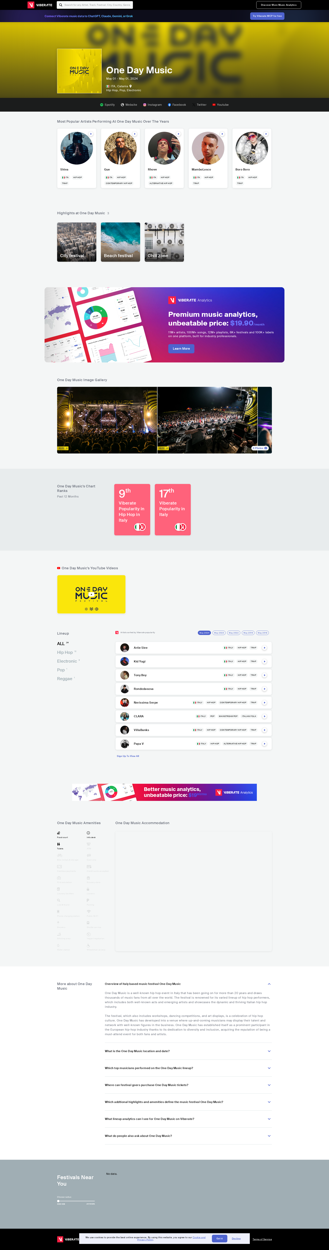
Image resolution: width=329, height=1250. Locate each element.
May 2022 (234, 633)
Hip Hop (66, 652)
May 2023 (219, 633)
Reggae (66, 678)
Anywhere (90, 1204)
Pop (62, 670)
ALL (63, 643)
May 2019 (248, 633)
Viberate (39, 5)
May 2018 (262, 633)
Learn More (181, 349)
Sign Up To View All (128, 756)
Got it (219, 1238)
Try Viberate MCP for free (267, 16)
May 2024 (204, 633)
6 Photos (258, 448)
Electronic (68, 661)
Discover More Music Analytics (279, 4)
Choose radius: (64, 1197)
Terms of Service (262, 1239)
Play (91, 134)
